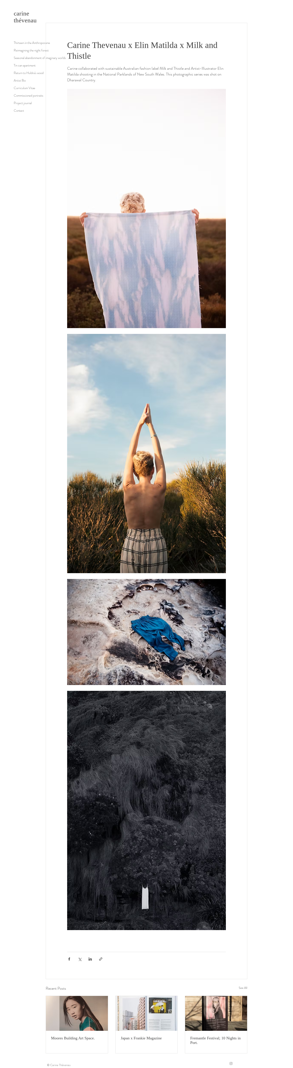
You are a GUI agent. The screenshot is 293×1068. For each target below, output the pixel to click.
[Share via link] (101, 959)
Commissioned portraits (28, 95)
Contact (19, 110)
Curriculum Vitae (24, 88)
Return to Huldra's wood (29, 73)
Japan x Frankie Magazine (141, 1038)
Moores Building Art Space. (73, 1038)
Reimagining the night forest (31, 50)
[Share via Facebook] (69, 959)
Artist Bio (20, 80)
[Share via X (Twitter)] (80, 959)
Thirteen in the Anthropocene (32, 42)
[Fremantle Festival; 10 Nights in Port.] (216, 1013)
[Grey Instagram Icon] (231, 1063)
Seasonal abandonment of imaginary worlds (40, 58)
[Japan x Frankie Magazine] (147, 1013)
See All (243, 988)
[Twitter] (237, 1063)
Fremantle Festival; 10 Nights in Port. (215, 1040)
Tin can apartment (25, 65)
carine (21, 13)
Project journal (23, 103)
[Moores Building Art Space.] (77, 1013)
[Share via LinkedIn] (90, 959)
